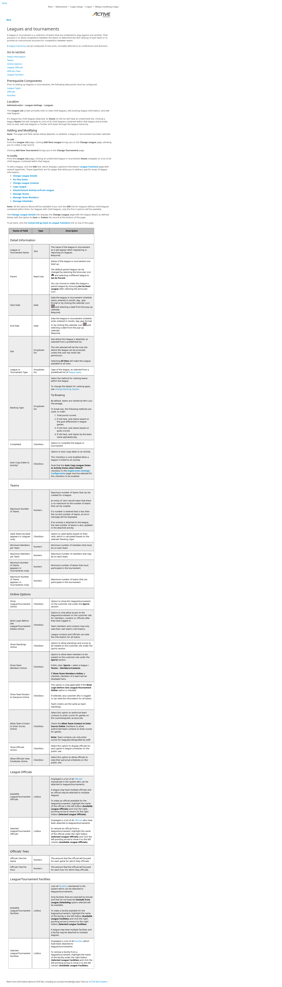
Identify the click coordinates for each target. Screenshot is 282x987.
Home (50, 7)
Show (4, 3)
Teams (10, 60)
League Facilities (15, 74)
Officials (11, 91)
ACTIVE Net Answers (98, 981)
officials (78, 778)
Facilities (11, 95)
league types (75, 372)
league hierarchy (17, 46)
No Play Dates (20, 179)
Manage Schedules (23, 201)
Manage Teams (21, 193)
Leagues (88, 7)
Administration (61, 7)
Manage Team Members (26, 197)
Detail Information (16, 56)
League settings (76, 7)
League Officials (15, 67)
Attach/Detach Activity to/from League (33, 190)
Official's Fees (14, 71)
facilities (63, 886)
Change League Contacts (26, 183)
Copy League (19, 186)
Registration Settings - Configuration (71, 472)
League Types (14, 88)
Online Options (14, 63)
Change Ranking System (67, 389)
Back (8, 20)
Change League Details (25, 175)
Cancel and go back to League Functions (49, 222)
